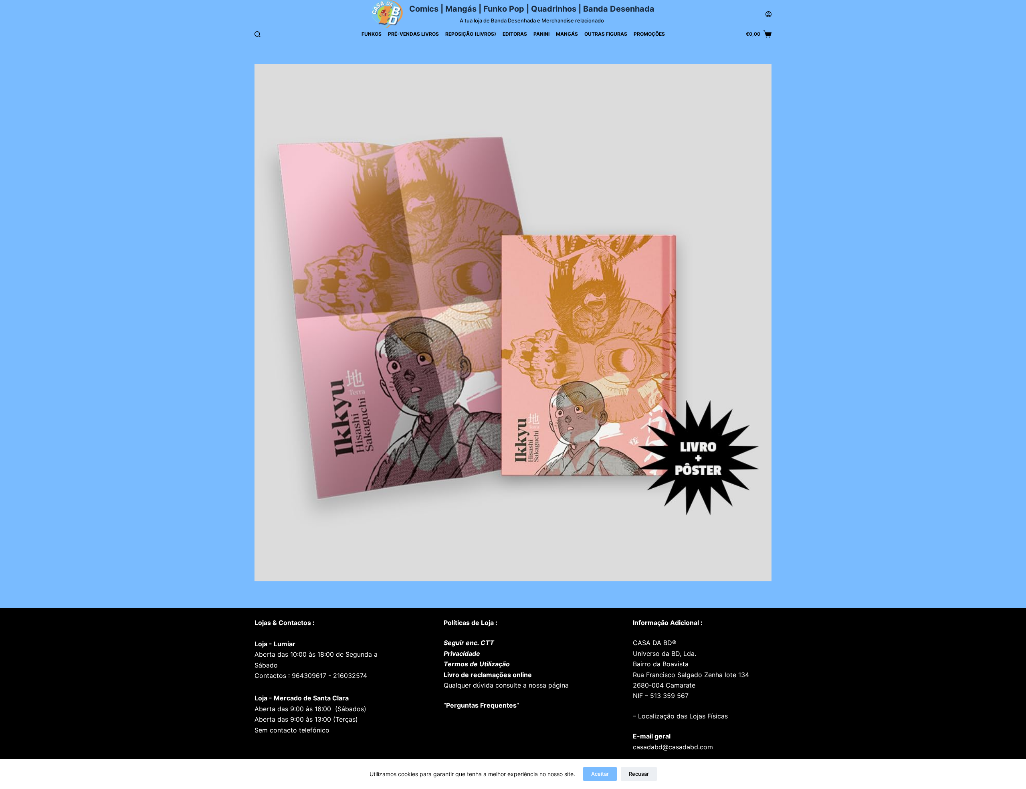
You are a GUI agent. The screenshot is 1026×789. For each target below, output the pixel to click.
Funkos (372, 34)
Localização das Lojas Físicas (682, 716)
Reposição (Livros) (470, 34)
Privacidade (462, 653)
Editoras (515, 34)
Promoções (649, 34)
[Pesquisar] (257, 34)
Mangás (567, 34)
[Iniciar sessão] (768, 14)
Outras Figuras (605, 34)
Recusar (639, 774)
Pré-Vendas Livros (413, 34)
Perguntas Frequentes (481, 705)
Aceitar (600, 774)
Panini (541, 34)
